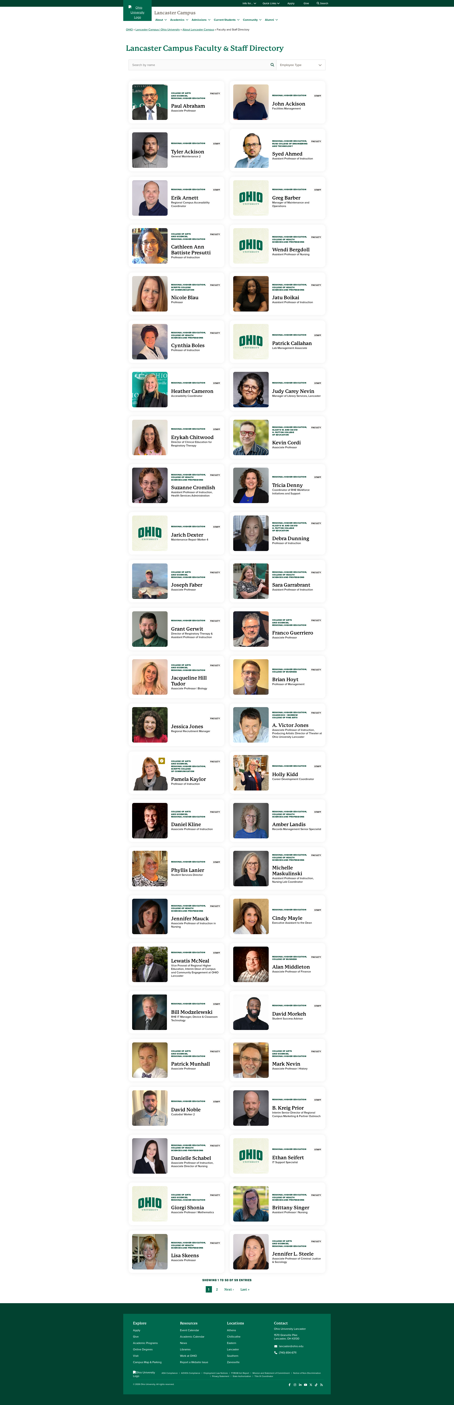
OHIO (129, 29)
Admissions (199, 20)
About (159, 20)
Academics (177, 20)
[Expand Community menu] (260, 20)
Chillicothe (233, 1337)
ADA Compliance (170, 1373)
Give (306, 3)
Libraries (185, 1349)
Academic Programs (145, 1343)
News (183, 1343)
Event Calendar (189, 1330)
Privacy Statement (220, 1376)
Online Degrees (143, 1349)
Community (250, 20)
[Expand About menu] (166, 20)
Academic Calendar (192, 1337)
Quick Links (270, 3)
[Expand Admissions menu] (209, 20)
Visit (136, 1356)
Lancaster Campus (175, 12)
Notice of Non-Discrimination (307, 1373)
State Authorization (242, 1376)
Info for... (248, 3)
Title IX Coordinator (263, 1376)
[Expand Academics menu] (187, 20)
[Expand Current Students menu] (238, 20)
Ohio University (148, 1384)
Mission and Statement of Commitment (271, 1373)
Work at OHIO (188, 1356)
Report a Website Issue (194, 1362)
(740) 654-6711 (287, 1352)
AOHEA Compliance (190, 1373)
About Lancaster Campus (198, 29)
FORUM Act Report (240, 1373)
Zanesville (233, 1362)
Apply (290, 3)
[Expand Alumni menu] (277, 20)
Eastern (231, 1343)
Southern (232, 1356)
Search (323, 3)
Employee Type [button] (290, 65)
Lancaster (233, 1349)
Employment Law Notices (216, 1373)
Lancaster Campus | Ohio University (157, 29)
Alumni (269, 20)
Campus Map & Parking (147, 1362)
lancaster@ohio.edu (291, 1346)
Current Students (225, 20)
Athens (231, 1330)
